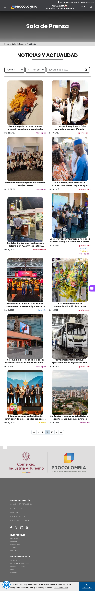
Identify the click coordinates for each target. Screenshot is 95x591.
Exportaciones (15, 545)
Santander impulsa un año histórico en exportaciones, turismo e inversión (69, 417)
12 (48, 432)
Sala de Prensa (19, 44)
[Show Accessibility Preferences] (6, 585)
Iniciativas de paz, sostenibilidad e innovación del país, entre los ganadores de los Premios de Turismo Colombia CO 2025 (25, 417)
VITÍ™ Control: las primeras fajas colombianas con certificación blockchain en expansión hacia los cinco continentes (70, 128)
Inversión (13, 542)
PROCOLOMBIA (88, 2)
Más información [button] (61, 588)
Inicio (6, 44)
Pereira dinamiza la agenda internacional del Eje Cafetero (25, 184)
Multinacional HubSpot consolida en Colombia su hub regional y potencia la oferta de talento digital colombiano (25, 305)
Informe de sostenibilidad (19, 563)
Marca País (14, 551)
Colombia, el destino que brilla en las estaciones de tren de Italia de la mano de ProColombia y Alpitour (25, 361)
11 (43, 432)
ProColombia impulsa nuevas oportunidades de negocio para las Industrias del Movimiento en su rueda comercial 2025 (70, 361)
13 (53, 432)
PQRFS (12, 569)
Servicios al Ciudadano (18, 560)
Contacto (13, 572)
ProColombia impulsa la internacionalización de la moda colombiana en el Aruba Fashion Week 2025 (70, 305)
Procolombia (15, 539)
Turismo (13, 548)
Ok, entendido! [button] (87, 586)
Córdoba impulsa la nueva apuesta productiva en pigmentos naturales (25, 127)
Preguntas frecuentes (18, 566)
